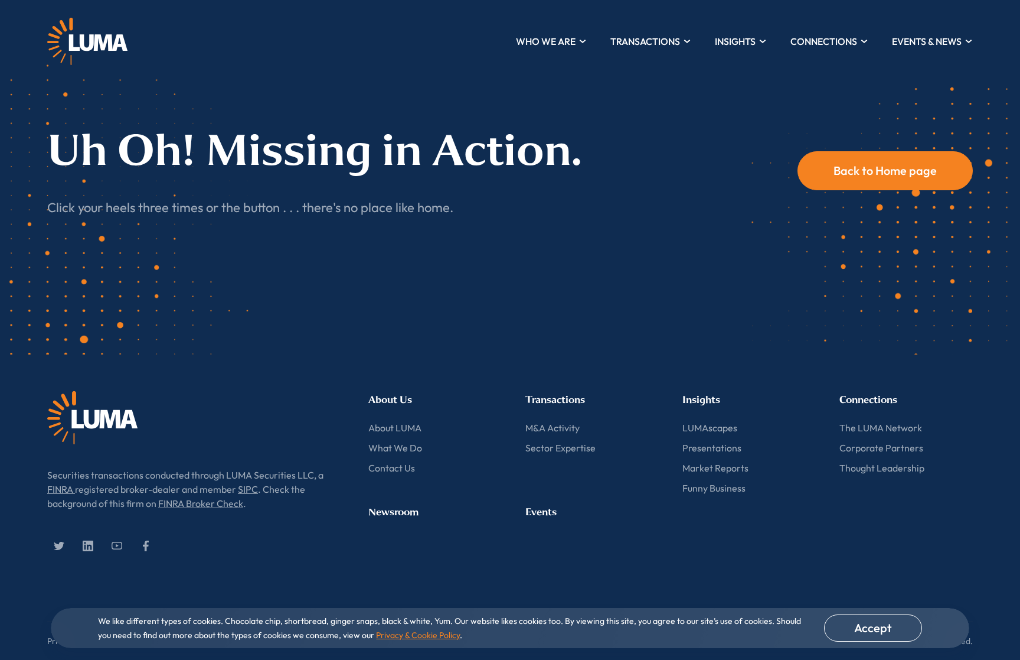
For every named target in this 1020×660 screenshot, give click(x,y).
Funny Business (714, 488)
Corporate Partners (881, 448)
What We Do (395, 448)
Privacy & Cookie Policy (418, 635)
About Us (390, 400)
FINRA (61, 489)
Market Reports (715, 468)
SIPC (248, 489)
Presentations (711, 448)
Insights (735, 41)
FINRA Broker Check (200, 503)
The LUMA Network (880, 428)
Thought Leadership (881, 468)
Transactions (645, 41)
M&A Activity (552, 428)
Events (541, 512)
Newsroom (393, 512)
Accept (873, 627)
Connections (823, 41)
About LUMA (394, 428)
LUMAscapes (709, 428)
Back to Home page (885, 170)
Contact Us (391, 468)
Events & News (927, 41)
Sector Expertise (560, 448)
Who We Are (546, 41)
